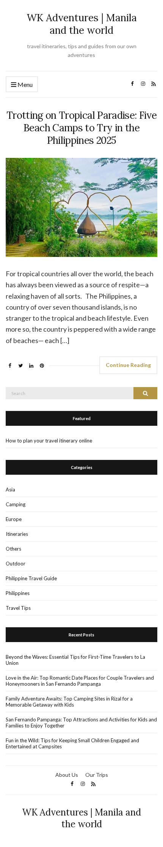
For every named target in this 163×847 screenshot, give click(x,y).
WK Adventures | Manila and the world (82, 23)
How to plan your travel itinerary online (49, 441)
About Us (66, 774)
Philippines (18, 593)
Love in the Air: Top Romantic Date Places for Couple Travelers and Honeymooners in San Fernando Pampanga (80, 681)
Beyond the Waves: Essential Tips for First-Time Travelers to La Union (75, 660)
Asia (10, 489)
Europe (14, 519)
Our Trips (96, 774)
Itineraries (17, 534)
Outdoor (15, 563)
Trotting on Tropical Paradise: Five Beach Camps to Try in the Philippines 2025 (81, 127)
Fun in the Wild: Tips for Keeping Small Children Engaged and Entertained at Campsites (72, 743)
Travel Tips (18, 608)
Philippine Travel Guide (31, 578)
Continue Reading (128, 365)
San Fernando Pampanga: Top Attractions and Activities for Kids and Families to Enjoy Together (81, 722)
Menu (24, 84)
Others (13, 549)
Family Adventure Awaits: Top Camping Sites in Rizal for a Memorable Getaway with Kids (69, 702)
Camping (15, 504)
